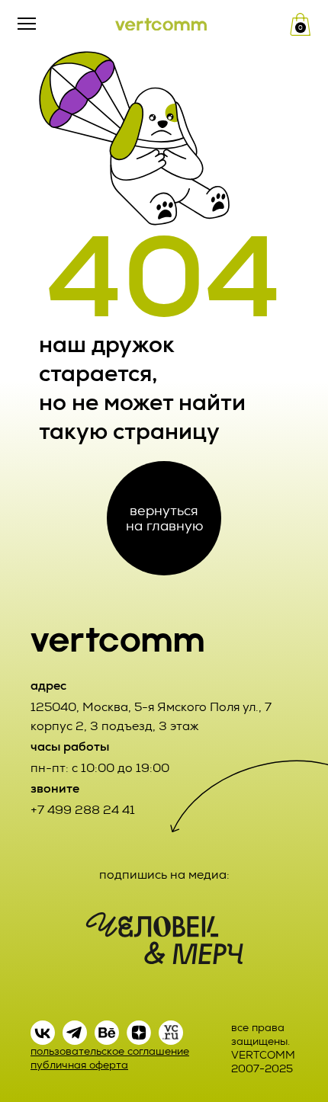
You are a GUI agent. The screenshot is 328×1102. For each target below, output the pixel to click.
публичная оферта (79, 1065)
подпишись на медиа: (164, 875)
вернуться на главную (164, 517)
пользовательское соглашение (110, 1051)
